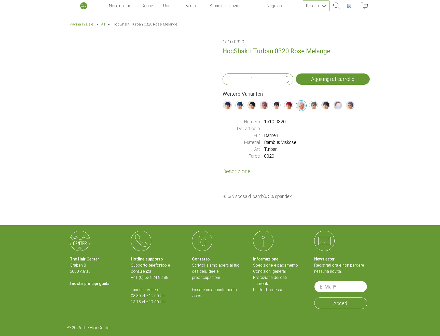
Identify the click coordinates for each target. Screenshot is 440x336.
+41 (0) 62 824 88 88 (149, 277)
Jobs (196, 295)
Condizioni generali (269, 271)
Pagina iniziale (81, 24)
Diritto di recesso (268, 289)
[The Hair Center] (84, 6)
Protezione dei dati (270, 277)
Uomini (169, 5)
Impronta (261, 283)
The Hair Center (96, 327)
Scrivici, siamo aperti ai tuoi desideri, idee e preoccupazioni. (216, 271)
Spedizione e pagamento (275, 265)
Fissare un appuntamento (214, 289)
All (103, 24)
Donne (147, 5)
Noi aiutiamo (120, 5)
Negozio (274, 5)
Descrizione (237, 171)
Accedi (340, 303)
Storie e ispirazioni (226, 5)
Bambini (192, 5)
